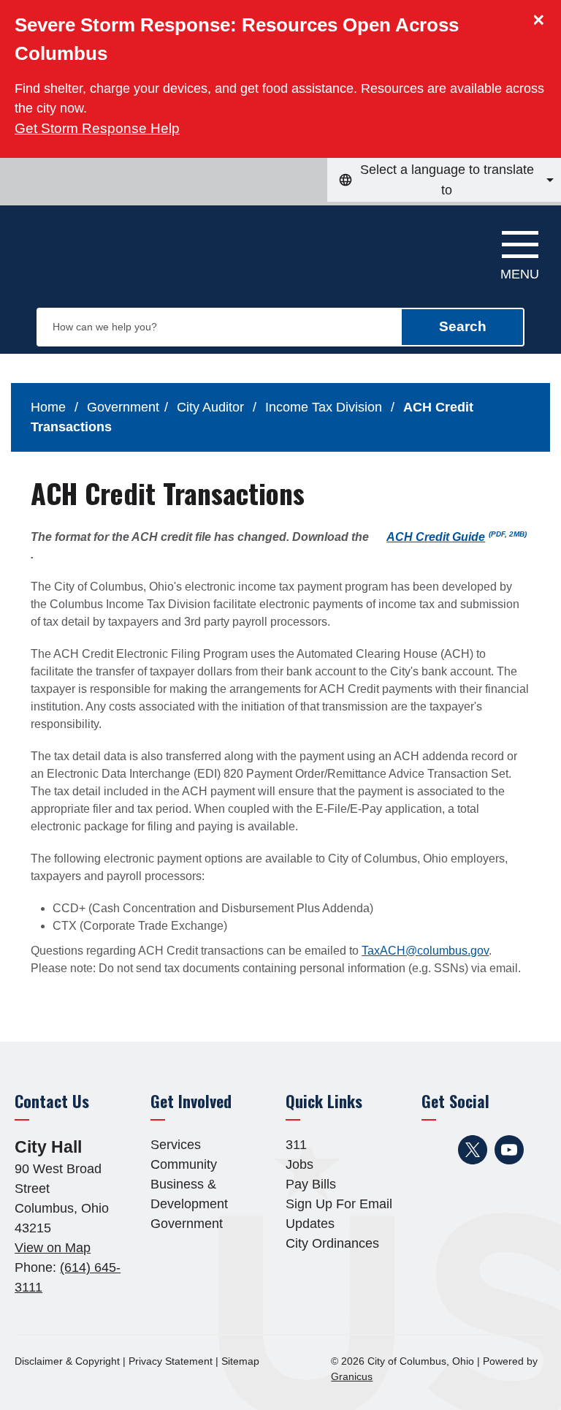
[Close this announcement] (544, 16)
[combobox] (444, 180)
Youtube (509, 1149)
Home (48, 407)
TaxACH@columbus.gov (425, 950)
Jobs (299, 1164)
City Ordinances (332, 1243)
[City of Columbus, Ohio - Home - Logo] (92, 249)
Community (183, 1164)
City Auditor (212, 407)
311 (296, 1144)
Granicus (352, 1376)
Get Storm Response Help (97, 128)
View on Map (53, 1247)
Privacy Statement (171, 1361)
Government (123, 407)
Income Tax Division (325, 407)
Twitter (472, 1149)
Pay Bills (311, 1184)
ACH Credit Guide (456, 537)
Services (175, 1144)
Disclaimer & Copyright (67, 1361)
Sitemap (240, 1361)
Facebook (436, 1149)
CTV (443, 1179)
